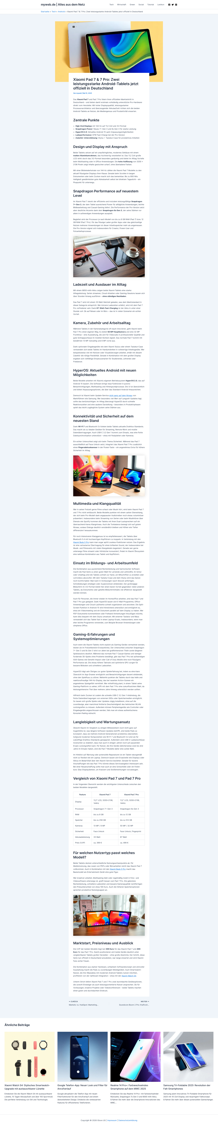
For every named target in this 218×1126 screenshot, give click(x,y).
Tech (111, 4)
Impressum (112, 1120)
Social (141, 4)
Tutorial (150, 4)
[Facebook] (169, 5)
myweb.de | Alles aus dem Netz (63, 4)
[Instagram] (176, 5)
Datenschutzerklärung (127, 1120)
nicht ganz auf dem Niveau (120, 395)
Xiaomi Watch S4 (129, 976)
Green (132, 4)
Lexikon (160, 4)
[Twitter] (173, 5)
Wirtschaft (121, 4)
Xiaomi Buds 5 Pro (81, 542)
